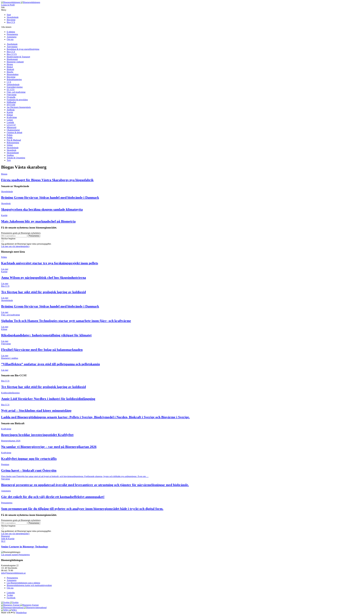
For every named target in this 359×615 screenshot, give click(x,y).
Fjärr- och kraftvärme (16, 92)
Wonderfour (21, 612)
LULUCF (11, 125)
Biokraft (10, 69)
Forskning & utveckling (17, 99)
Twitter (10, 595)
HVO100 (11, 105)
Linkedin (11, 592)
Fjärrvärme (11, 94)
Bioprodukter (13, 74)
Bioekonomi (12, 59)
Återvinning (12, 46)
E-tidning (11, 32)
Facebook (11, 597)
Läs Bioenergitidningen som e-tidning (23, 583)
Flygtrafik (11, 97)
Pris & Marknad (14, 140)
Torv (9, 160)
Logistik (10, 122)
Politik (9, 137)
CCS (9, 82)
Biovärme (11, 20)
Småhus (10, 155)
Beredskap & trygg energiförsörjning (23, 49)
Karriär (10, 112)
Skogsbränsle (13, 17)
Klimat (10, 115)
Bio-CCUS (12, 54)
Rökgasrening (13, 142)
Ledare (10, 120)
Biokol (10, 67)
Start (9, 14)
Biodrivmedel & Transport (18, 57)
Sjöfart (10, 145)
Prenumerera (12, 34)
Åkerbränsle (12, 44)
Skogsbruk (11, 150)
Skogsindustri (13, 152)
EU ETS (10, 89)
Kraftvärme (12, 117)
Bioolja (10, 72)
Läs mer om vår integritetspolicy (15, 246)
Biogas (10, 64)
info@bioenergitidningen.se (13, 573)
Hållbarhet (11, 102)
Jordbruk (11, 110)
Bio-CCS (11, 22)
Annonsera (11, 37)
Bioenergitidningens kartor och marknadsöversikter (29, 585)
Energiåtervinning (15, 87)
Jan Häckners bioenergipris (19, 107)
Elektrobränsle (13, 84)
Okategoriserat (13, 130)
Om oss (10, 39)
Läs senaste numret (10, 554)
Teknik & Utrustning (16, 158)
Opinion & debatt (14, 132)
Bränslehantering (14, 79)
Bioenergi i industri (15, 62)
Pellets (9, 135)
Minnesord (11, 127)
